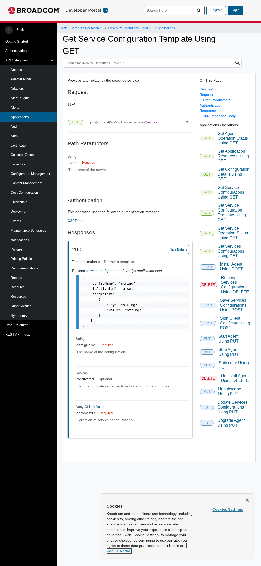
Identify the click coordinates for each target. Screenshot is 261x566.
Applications (20, 117)
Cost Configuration (24, 192)
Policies (16, 249)
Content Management (26, 183)
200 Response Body (219, 116)
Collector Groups (23, 155)
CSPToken (76, 221)
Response (208, 111)
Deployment (19, 211)
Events (16, 221)
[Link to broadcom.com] (34, 10)
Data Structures (17, 325)
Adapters (17, 88)
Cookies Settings (227, 509)
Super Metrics (21, 306)
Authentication (16, 51)
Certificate (18, 145)
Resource (18, 287)
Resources (19, 296)
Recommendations (24, 268)
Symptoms (19, 316)
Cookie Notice (119, 551)
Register (216, 10)
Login (235, 10)
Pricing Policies (22, 259)
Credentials (19, 202)
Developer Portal (83, 10)
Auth (14, 136)
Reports (16, 278)
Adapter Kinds (21, 79)
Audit (14, 126)
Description (209, 89)
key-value (96, 407)
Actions (16, 70)
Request (206, 95)
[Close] (247, 500)
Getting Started (16, 41)
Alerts (15, 107)
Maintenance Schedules (28, 230)
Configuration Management (30, 174)
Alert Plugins (20, 98)
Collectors (18, 164)
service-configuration (103, 271)
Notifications (20, 240)
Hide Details (178, 249)
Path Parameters (216, 100)
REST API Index (17, 334)
